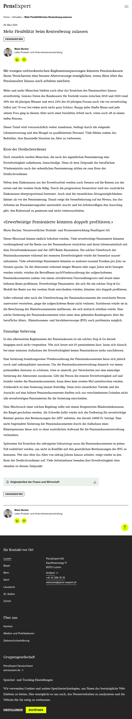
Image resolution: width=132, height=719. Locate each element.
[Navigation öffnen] (126, 6)
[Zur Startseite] (17, 6)
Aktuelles (17, 17)
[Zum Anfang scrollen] (125, 527)
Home (6, 17)
